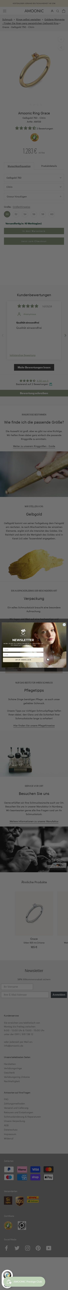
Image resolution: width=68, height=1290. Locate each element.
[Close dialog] (64, 624)
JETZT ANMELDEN (23, 660)
